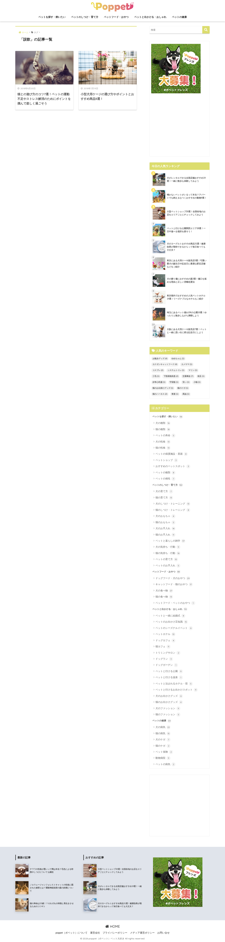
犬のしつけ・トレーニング (172, 503)
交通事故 (188, 376)
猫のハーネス (160, 394)
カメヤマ (186, 364)
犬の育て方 (163, 491)
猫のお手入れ (164, 534)
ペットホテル (164, 634)
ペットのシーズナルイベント (173, 628)
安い (186, 382)
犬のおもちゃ (164, 516)
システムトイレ (176, 370)
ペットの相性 (164, 478)
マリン (192, 370)
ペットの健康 (179, 17)
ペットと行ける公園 (168, 671)
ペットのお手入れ (167, 565)
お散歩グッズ (160, 358)
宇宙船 (173, 382)
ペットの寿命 (164, 435)
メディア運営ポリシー (142, 932)
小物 (197, 382)
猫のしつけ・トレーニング (172, 509)
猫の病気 (162, 733)
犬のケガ (162, 739)
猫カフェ (162, 646)
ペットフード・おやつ (116, 17)
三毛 (156, 376)
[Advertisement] (179, 126)
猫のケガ (182, 388)
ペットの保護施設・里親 (170, 453)
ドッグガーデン (165, 664)
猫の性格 (162, 447)
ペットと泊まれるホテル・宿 (173, 683)
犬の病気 (162, 727)
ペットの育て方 (166, 559)
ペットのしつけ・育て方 (84, 17)
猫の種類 (162, 429)
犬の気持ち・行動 (167, 546)
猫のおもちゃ (164, 522)
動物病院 (162, 757)
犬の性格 (162, 441)
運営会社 (95, 932)
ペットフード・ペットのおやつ (174, 602)
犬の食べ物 (163, 590)
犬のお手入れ (164, 528)
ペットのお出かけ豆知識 (171, 621)
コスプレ (158, 370)
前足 (200, 376)
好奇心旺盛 (159, 382)
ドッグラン (163, 658)
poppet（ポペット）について (71, 932)
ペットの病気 (164, 764)
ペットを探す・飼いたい (52, 17)
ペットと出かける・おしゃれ (150, 17)
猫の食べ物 (163, 596)
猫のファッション (167, 714)
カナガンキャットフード (165, 364)
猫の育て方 (163, 497)
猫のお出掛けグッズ (163, 388)
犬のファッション (167, 708)
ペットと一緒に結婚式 (169, 615)
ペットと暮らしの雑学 (169, 540)
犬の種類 (162, 423)
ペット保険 (163, 751)
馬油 (186, 394)
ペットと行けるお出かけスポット (175, 689)
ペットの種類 (164, 472)
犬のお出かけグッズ (168, 695)
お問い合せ (163, 932)
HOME (114, 926)
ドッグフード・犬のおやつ (172, 578)
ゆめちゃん (177, 358)
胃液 (174, 394)
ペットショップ (166, 460)
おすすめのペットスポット (172, 466)
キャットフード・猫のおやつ (173, 584)
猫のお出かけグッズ (168, 702)
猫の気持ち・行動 (167, 553)
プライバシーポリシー (115, 932)
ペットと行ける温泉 (168, 677)
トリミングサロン (167, 652)
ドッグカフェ (164, 640)
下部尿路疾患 (171, 376)
